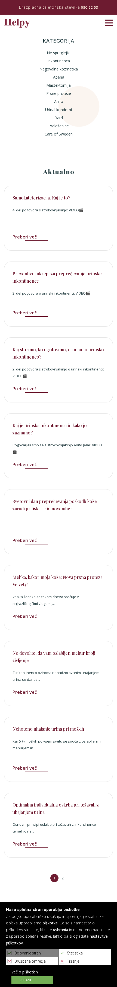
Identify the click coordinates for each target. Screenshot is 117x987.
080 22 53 (89, 7)
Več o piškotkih (24, 972)
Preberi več (25, 237)
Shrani (25, 980)
